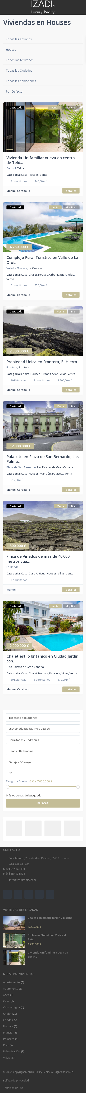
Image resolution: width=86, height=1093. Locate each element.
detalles (71, 191)
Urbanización (57, 274)
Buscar (43, 803)
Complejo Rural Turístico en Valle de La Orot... (42, 260)
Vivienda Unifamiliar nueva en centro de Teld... (40, 160)
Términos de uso (13, 1088)
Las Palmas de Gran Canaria (55, 467)
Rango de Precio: (16, 781)
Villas (70, 274)
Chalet (33, 274)
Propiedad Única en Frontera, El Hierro (41, 361)
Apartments (10, 988)
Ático (6, 995)
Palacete (57, 473)
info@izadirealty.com (22, 880)
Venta (43, 175)
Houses (34, 175)
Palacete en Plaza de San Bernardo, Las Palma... (42, 459)
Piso (6, 1045)
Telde (20, 168)
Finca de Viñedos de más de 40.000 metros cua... (38, 559)
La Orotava (36, 268)
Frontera (24, 367)
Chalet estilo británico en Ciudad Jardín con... (42, 658)
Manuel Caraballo (18, 191)
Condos (8, 1020)
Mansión (45, 473)
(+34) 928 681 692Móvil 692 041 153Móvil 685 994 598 (16, 868)
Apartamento (11, 982)
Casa (24, 175)
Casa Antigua (37, 573)
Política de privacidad (16, 1080)
